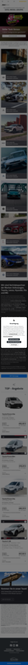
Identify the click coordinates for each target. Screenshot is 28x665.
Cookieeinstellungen (13, 334)
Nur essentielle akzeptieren (14, 342)
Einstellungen (14, 344)
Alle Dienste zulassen (14, 339)
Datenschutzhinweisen (8, 336)
